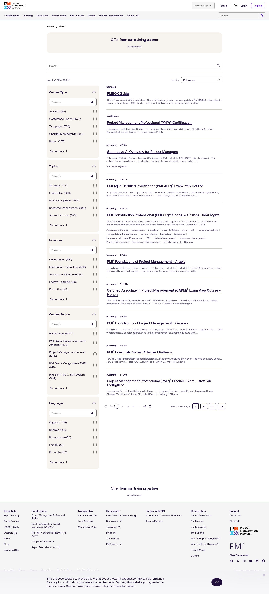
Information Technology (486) (67, 267)
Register (258, 5)
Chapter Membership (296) (66, 133)
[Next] (144, 406)
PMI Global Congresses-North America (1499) (67, 342)
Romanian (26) (58, 452)
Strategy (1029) (58, 185)
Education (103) (58, 289)
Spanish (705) (57, 430)
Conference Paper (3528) (65, 119)
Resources (42, 15)
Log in (244, 5)
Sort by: (175, 79)
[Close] (264, 575)
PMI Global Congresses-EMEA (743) (68, 365)
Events (91, 15)
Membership (59, 15)
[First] (105, 406)
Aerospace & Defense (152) (66, 274)
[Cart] (235, 5)
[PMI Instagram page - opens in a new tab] (244, 561)
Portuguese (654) (60, 437)
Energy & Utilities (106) (63, 281)
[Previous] (111, 406)
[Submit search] (262, 16)
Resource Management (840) (67, 207)
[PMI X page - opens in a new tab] (238, 561)
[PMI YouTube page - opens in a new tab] (250, 561)
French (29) (56, 444)
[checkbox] (95, 111)
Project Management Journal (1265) (67, 353)
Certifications (11, 15)
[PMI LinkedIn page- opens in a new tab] (257, 561)
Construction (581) (60, 259)
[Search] (218, 65)
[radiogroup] (209, 406)
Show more (57, 151)
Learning (28, 15)
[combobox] (203, 5)
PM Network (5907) (61, 333)
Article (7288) (57, 111)
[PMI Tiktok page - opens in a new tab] (263, 561)
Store (224, 5)
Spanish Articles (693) (62, 215)
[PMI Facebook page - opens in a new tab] (232, 561)
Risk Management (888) (64, 200)
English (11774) (58, 422)
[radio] (195, 406)
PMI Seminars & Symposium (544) (67, 376)
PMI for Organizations (111, 15)
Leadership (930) (60, 193)
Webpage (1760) (59, 126)
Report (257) (56, 141)
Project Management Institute (244, 531)
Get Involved (77, 15)
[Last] (150, 406)
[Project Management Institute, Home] (15, 5)
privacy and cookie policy (92, 586)
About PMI (133, 15)
